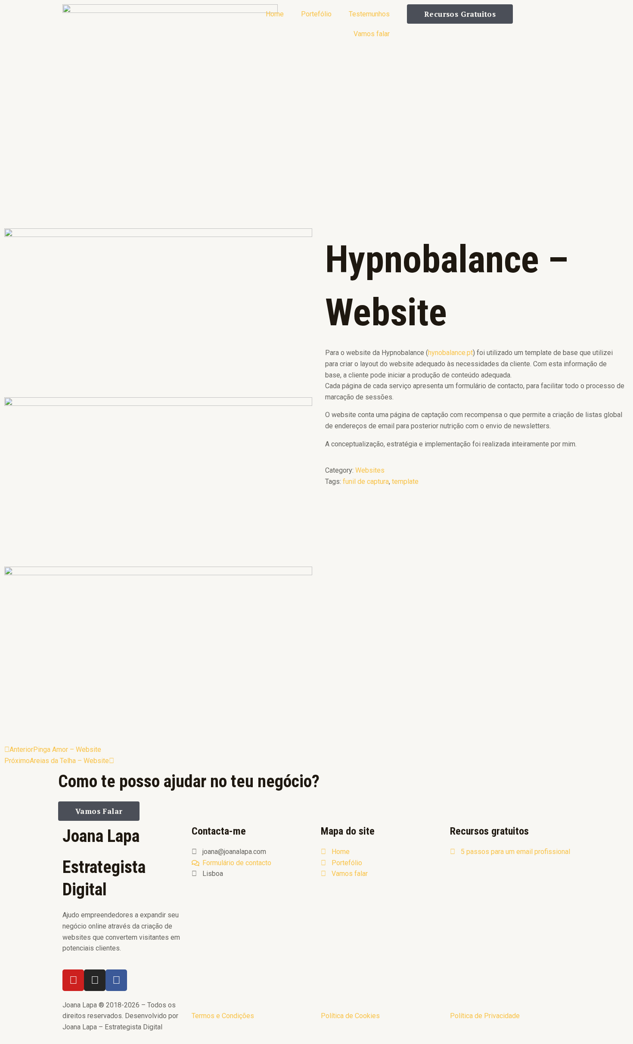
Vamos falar (372, 34)
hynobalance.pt (450, 353)
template (405, 481)
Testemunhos (369, 14)
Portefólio (316, 14)
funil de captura (366, 481)
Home (275, 14)
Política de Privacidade (485, 1016)
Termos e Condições (223, 1016)
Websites (370, 470)
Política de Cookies (350, 1016)
